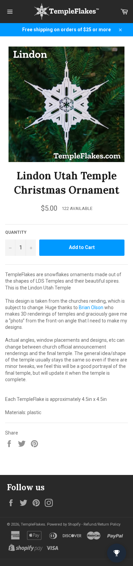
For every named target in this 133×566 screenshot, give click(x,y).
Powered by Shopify (63, 524)
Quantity (16, 232)
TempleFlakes (33, 524)
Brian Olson (91, 307)
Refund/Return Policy (102, 524)
